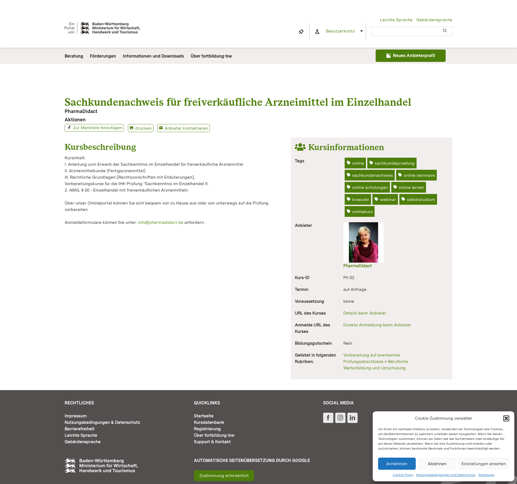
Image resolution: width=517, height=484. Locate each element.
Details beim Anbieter (364, 313)
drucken (143, 128)
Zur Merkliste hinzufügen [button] (97, 127)
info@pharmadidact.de (160, 222)
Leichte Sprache (396, 19)
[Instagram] (340, 418)
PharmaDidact (357, 265)
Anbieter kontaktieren (186, 128)
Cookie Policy (403, 475)
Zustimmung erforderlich (224, 475)
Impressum (486, 475)
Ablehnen (437, 463)
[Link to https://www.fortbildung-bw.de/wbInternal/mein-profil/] (317, 31)
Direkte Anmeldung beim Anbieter (377, 324)
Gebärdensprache (434, 19)
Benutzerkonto (340, 31)
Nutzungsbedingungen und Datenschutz (446, 475)
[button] (506, 418)
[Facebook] (328, 418)
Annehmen (396, 463)
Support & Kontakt (212, 441)
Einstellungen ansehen (484, 463)
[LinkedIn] (352, 418)
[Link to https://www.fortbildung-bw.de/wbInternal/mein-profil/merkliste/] (301, 31)
